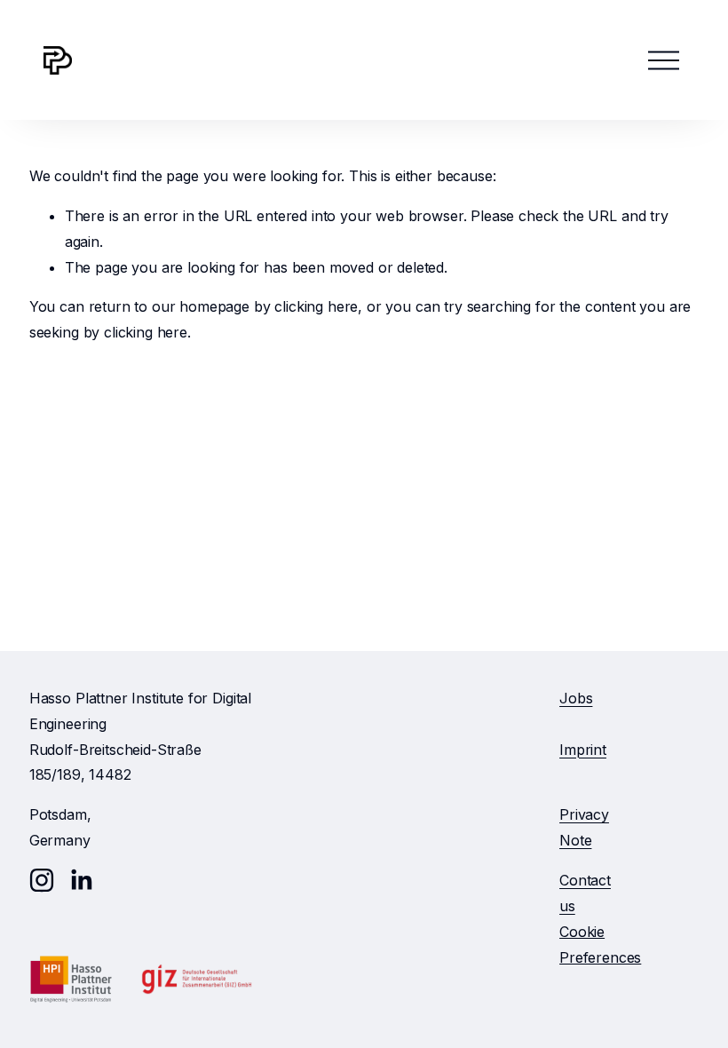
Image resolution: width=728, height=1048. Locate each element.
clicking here (316, 306)
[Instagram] (41, 880)
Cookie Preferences (600, 944)
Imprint (582, 749)
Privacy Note (584, 827)
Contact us (585, 893)
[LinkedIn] (80, 880)
